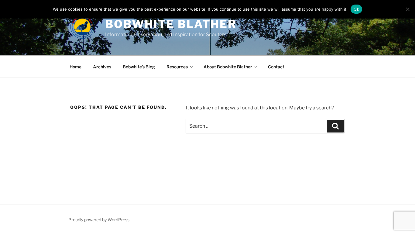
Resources (177, 66)
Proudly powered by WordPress (98, 219)
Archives (102, 66)
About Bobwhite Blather (228, 66)
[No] (407, 9)
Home (75, 66)
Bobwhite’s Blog (139, 66)
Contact (276, 66)
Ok (356, 9)
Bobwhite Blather (171, 24)
